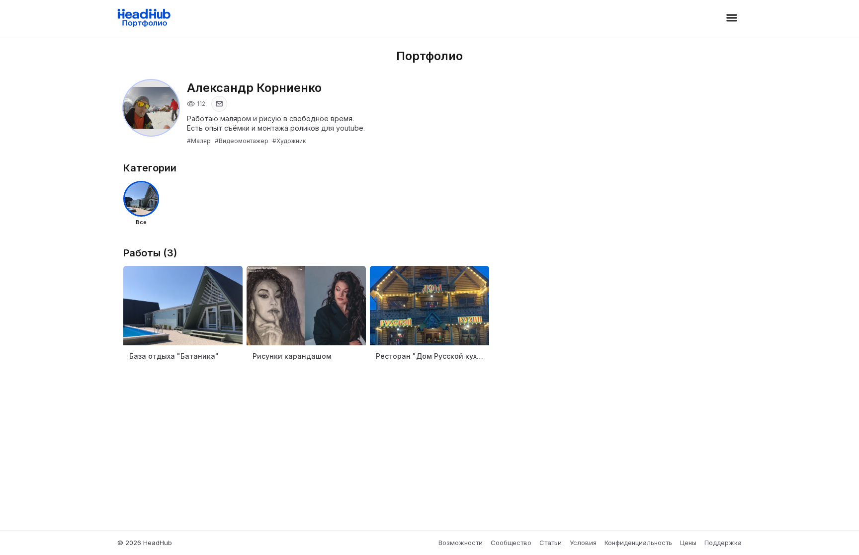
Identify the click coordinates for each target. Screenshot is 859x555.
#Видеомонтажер (241, 141)
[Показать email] (219, 104)
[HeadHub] (143, 18)
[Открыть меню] (732, 18)
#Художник (289, 141)
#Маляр (199, 141)
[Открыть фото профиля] (151, 108)
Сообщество (511, 543)
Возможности (460, 543)
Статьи (550, 543)
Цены (688, 543)
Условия (583, 543)
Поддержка (723, 543)
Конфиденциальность (638, 543)
